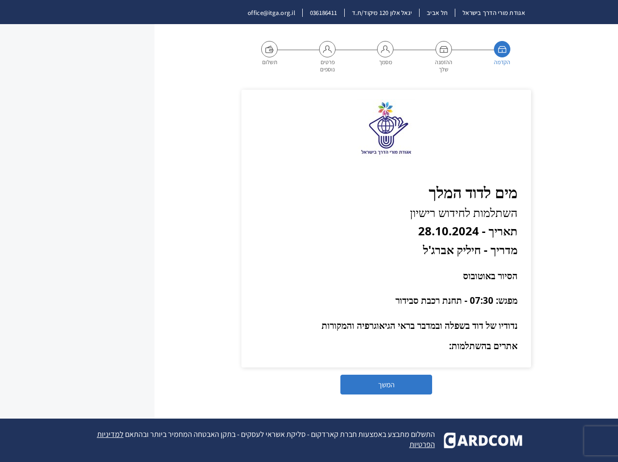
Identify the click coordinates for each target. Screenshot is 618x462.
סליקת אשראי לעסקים (273, 434)
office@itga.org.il (271, 13)
